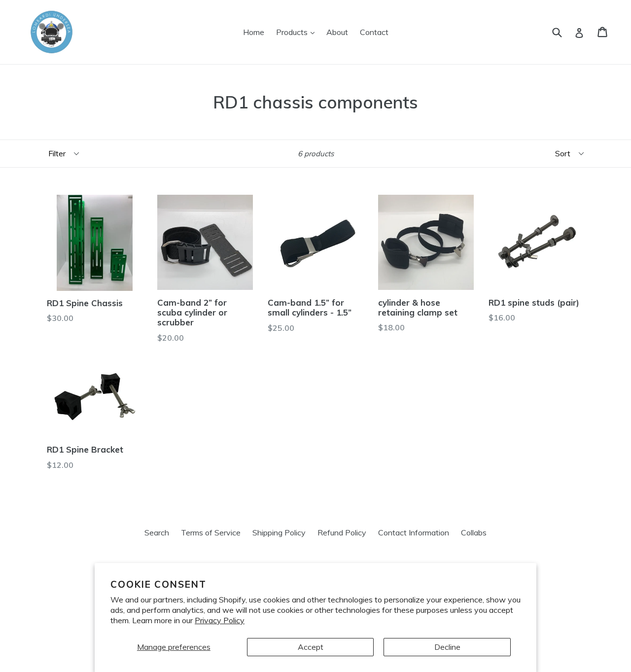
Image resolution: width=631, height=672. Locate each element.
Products (297, 32)
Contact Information (413, 532)
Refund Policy (341, 532)
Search (156, 532)
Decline (447, 647)
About (337, 32)
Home (253, 32)
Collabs (474, 532)
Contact (374, 32)
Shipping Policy (279, 532)
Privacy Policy (220, 620)
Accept (310, 647)
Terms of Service (211, 532)
